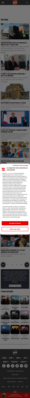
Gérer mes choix (15, 229)
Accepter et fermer (15, 223)
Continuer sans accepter (20, 165)
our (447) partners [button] (10, 173)
